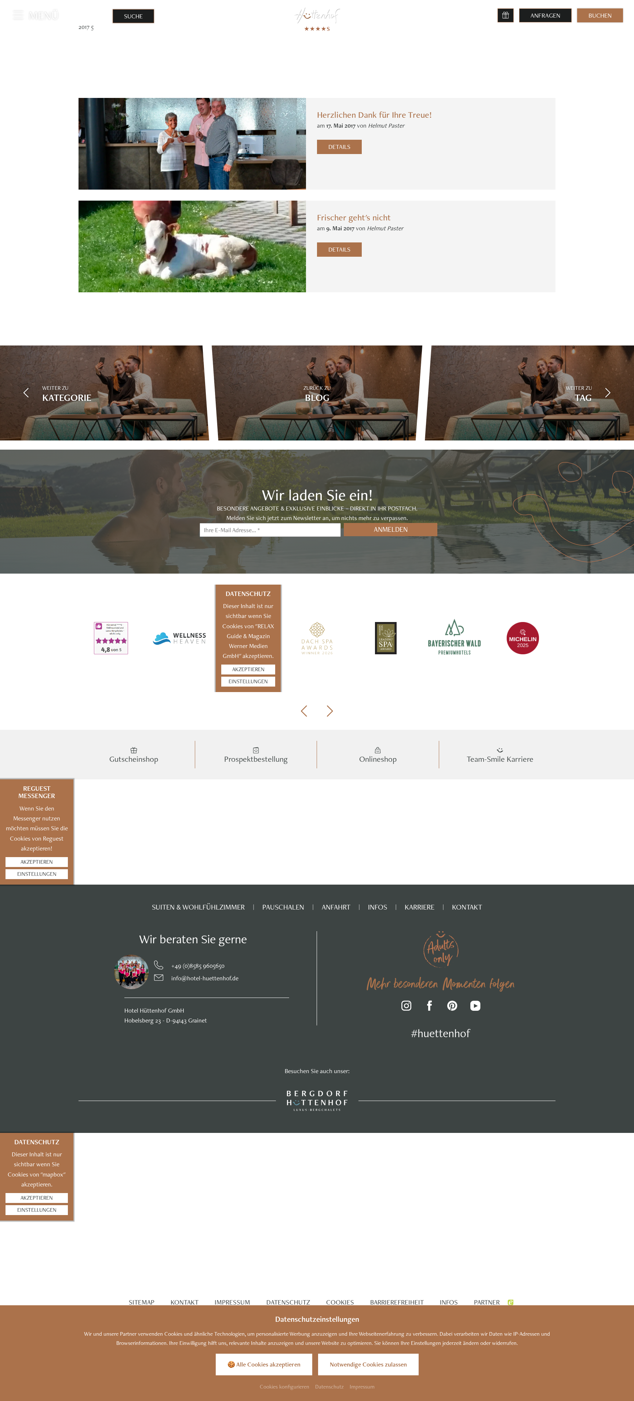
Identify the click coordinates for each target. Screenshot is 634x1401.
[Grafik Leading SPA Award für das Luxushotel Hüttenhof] (385, 638)
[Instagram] (406, 1006)
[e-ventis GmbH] (510, 1302)
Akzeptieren (248, 669)
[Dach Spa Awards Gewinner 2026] (316, 638)
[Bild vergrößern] (116, 972)
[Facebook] (429, 1006)
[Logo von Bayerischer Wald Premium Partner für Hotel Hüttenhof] (454, 638)
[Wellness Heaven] (179, 638)
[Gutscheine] (506, 15)
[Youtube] (475, 1006)
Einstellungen (248, 681)
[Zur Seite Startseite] (317, 15)
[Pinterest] (452, 1006)
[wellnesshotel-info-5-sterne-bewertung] (111, 638)
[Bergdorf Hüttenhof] (317, 1100)
